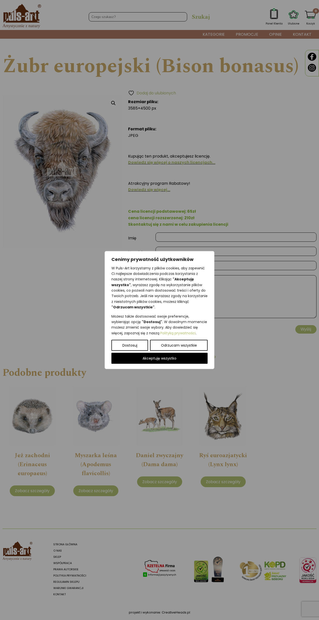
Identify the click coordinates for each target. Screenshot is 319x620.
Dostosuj (129, 345)
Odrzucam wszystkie (179, 345)
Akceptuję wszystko (159, 358)
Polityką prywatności (178, 332)
